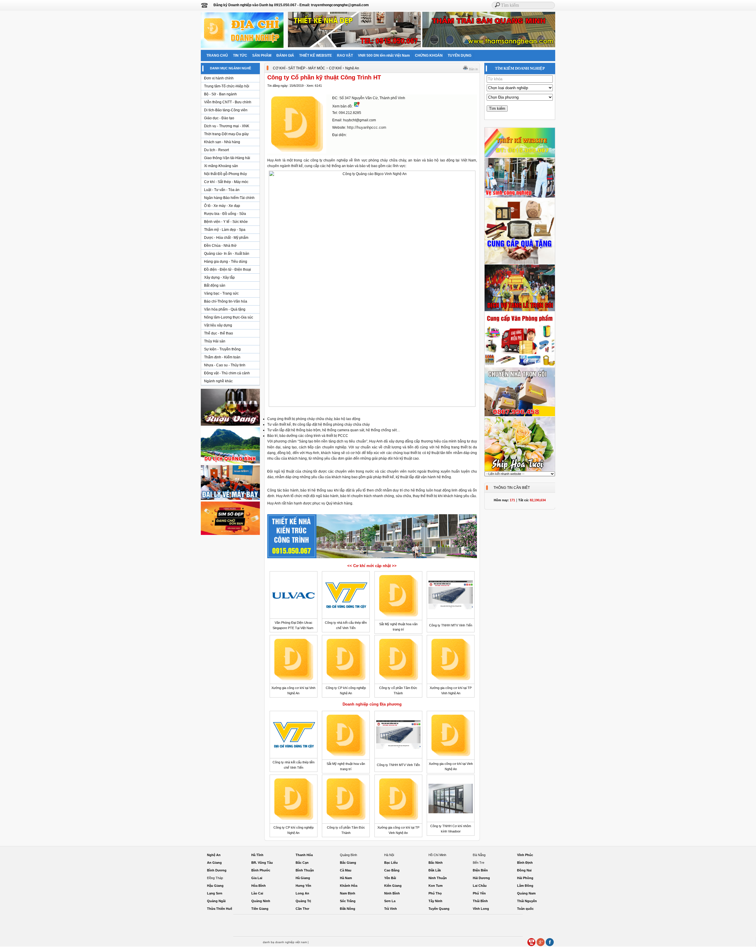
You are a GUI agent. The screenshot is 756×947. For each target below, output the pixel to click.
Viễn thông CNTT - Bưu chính (227, 102)
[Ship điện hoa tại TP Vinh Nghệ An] (520, 470)
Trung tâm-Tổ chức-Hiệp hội (226, 86)
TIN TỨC (240, 55)
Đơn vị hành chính (219, 78)
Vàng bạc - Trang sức (221, 293)
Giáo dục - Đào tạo (219, 118)
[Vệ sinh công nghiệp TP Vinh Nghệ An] (520, 197)
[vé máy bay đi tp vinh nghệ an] (230, 499)
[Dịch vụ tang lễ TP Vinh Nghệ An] (520, 310)
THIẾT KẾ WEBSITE (315, 55)
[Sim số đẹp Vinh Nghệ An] (230, 535)
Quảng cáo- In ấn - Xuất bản (226, 254)
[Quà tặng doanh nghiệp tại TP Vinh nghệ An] (520, 263)
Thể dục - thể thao (218, 333)
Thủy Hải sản (214, 341)
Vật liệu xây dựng (218, 325)
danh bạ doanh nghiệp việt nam (285, 942)
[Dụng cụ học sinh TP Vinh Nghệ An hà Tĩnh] (520, 366)
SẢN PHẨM (261, 55)
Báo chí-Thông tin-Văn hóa (225, 301)
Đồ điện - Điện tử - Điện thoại (227, 269)
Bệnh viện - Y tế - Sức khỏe (226, 222)
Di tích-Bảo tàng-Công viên (225, 110)
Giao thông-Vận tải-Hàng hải (227, 158)
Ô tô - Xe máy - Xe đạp (222, 206)
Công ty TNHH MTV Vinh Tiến (450, 625)
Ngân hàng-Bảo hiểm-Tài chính (229, 198)
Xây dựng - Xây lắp (219, 277)
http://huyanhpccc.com (366, 127)
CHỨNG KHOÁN (429, 55)
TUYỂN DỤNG (459, 55)
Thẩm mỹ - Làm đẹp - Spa (224, 230)
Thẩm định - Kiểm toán (222, 357)
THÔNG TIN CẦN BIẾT (511, 488)
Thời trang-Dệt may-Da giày (226, 134)
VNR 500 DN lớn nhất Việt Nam (384, 55)
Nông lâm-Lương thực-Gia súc (228, 317)
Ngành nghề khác (218, 381)
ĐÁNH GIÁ (285, 55)
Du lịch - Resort (216, 150)
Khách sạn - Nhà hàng (222, 142)
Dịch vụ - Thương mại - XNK (226, 126)
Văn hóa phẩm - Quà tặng (224, 309)
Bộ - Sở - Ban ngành (220, 94)
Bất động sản (214, 285)
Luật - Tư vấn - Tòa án (221, 190)
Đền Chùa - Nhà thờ (220, 246)
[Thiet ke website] (520, 156)
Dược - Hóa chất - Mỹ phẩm (226, 238)
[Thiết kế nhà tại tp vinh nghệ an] (372, 558)
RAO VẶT (345, 55)
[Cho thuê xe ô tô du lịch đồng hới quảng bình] (230, 463)
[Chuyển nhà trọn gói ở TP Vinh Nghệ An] (520, 415)
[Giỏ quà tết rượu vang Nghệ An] (230, 425)
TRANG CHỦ (217, 55)
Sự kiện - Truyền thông (222, 349)
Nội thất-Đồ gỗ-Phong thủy (225, 174)
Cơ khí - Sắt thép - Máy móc (226, 182)
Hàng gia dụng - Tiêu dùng (225, 261)
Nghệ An (352, 68)
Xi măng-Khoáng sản (221, 166)
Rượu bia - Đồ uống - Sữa (225, 214)
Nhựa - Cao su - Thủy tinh (224, 365)
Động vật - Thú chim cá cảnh (227, 373)
